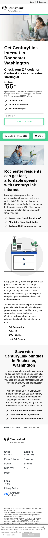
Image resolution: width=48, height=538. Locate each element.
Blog (26, 468)
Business (42, 2)
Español (33, 2)
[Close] (45, 528)
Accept (31, 535)
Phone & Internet (12, 459)
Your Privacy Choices (14, 494)
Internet (7, 464)
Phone (7, 473)
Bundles (8, 454)
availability (17, 427)
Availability (29, 454)
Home (6, 427)
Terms (7, 484)
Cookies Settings (10, 535)
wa (25, 427)
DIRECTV (9, 468)
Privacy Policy (11, 488)
